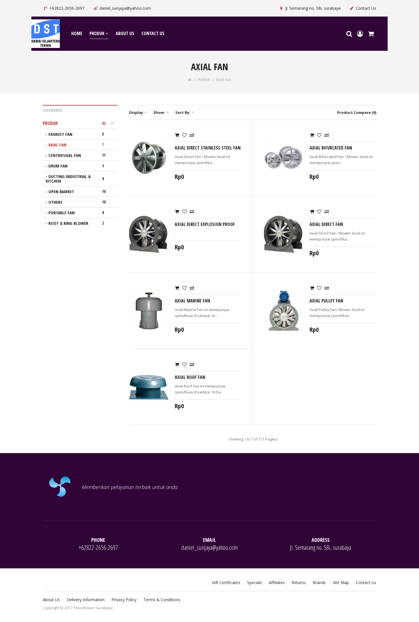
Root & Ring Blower (76, 223)
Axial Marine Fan (192, 301)
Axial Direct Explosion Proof (205, 224)
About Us (51, 599)
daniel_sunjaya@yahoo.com (125, 8)
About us (125, 33)
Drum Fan (76, 166)
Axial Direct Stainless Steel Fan (208, 148)
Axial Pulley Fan (326, 301)
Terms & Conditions (161, 599)
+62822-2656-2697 (66, 8)
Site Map (341, 582)
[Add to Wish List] (184, 135)
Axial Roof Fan (190, 377)
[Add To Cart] (177, 135)
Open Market (76, 191)
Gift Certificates (226, 582)
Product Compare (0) (356, 112)
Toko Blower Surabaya (93, 607)
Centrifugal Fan (76, 155)
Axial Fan (223, 79)
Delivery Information (86, 599)
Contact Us (366, 8)
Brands (319, 582)
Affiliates (277, 582)
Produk (97, 33)
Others (76, 202)
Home (76, 33)
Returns (299, 582)
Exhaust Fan (76, 134)
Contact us (152, 33)
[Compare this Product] (192, 135)
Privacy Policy (124, 599)
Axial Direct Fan (326, 224)
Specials (254, 582)
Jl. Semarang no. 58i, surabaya (313, 8)
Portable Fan (76, 212)
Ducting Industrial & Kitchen (75, 178)
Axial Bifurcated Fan (331, 148)
